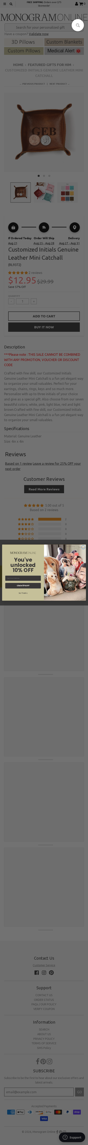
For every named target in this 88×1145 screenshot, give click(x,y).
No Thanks (23, 593)
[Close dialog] (83, 547)
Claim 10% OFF (23, 585)
